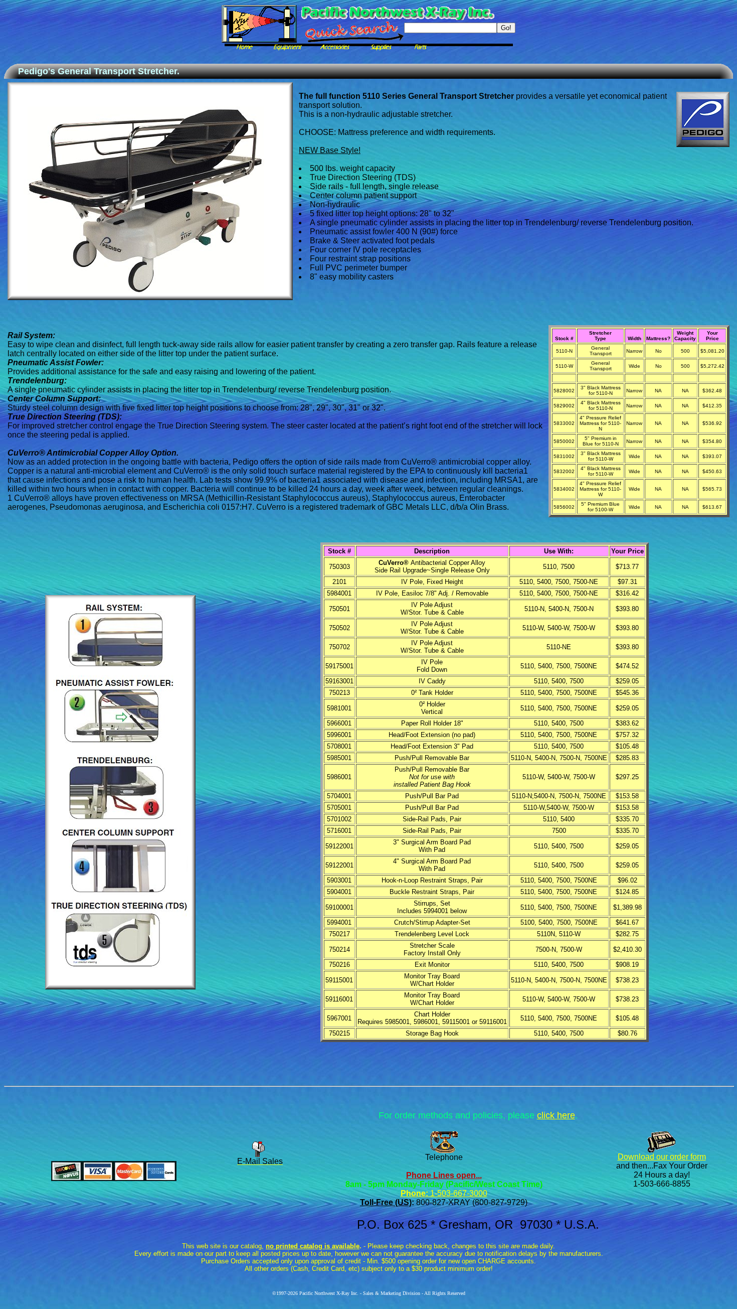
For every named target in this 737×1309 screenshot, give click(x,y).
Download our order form (662, 1156)
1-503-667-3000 (457, 1193)
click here (556, 1115)
